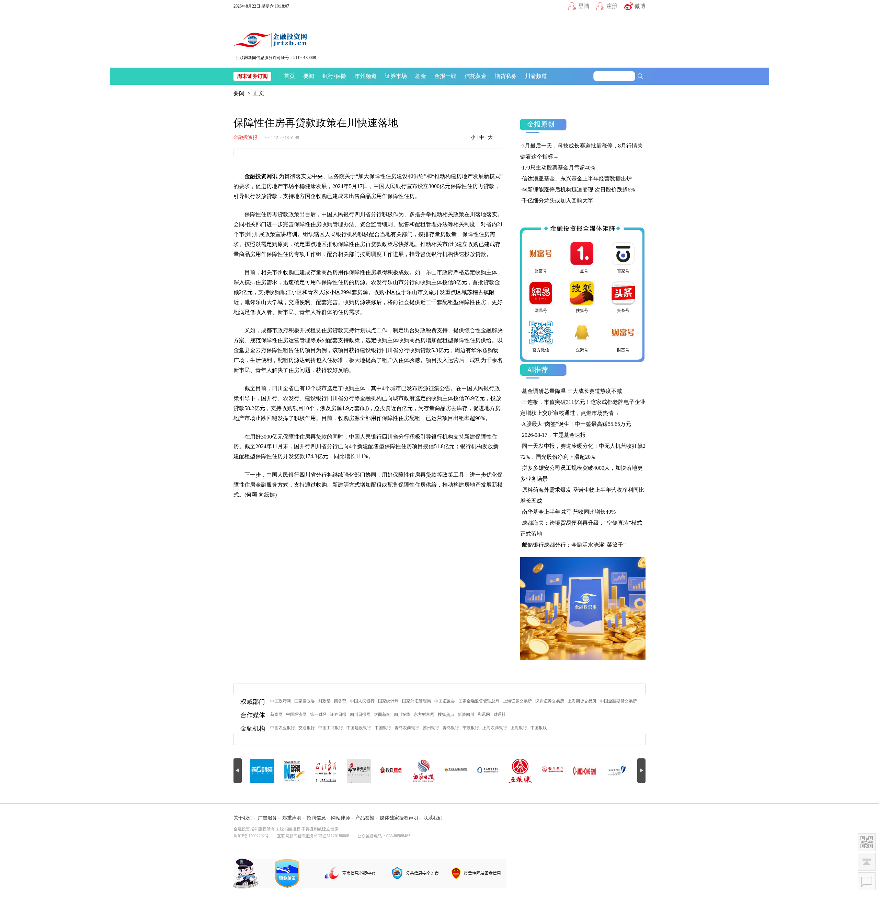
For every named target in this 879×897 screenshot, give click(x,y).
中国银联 (538, 727)
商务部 (340, 701)
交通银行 (306, 727)
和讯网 (484, 714)
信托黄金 (476, 76)
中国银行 (383, 727)
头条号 (623, 310)
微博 (640, 6)
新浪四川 (466, 714)
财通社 (499, 714)
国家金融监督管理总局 (479, 701)
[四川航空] (524, 771)
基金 (420, 76)
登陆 (583, 6)
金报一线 (445, 76)
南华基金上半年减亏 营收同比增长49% (569, 512)
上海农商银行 (494, 727)
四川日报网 (360, 714)
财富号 (541, 271)
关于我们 (243, 817)
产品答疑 (365, 817)
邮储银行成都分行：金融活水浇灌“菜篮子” (574, 545)
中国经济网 (296, 714)
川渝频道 (536, 76)
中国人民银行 (362, 701)
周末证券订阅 (252, 76)
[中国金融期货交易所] (427, 771)
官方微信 (541, 350)
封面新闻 (382, 714)
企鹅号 (582, 350)
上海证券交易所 (517, 701)
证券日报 (338, 714)
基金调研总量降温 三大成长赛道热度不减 (572, 391)
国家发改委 (304, 701)
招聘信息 (316, 817)
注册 (611, 6)
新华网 (276, 714)
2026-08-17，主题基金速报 (554, 435)
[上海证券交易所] (621, 771)
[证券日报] (395, 771)
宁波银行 (471, 727)
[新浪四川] (330, 771)
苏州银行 (431, 727)
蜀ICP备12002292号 (251, 836)
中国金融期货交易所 (618, 701)
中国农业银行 (282, 727)
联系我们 (433, 817)
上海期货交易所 (582, 701)
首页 (289, 76)
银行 (327, 76)
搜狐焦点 (446, 714)
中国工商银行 (330, 727)
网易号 (541, 310)
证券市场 (396, 76)
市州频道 (366, 76)
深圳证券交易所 (549, 701)
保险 (340, 76)
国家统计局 (388, 701)
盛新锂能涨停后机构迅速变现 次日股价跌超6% (578, 190)
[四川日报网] (298, 771)
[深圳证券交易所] (589, 771)
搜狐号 (582, 310)
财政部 (324, 701)
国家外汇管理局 (416, 701)
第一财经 (318, 714)
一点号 (582, 271)
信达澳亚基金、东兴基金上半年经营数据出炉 (577, 179)
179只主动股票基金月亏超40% (558, 168)
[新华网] (266, 771)
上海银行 (519, 727)
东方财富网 (424, 714)
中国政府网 (280, 701)
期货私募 (506, 76)
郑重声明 (291, 817)
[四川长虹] (556, 771)
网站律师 (340, 817)
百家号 (623, 271)
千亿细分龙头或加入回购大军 (557, 200)
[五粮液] (492, 771)
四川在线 (402, 714)
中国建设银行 (358, 727)
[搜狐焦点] (363, 771)
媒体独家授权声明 (399, 817)
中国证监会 (444, 701)
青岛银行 (451, 727)
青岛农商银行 (407, 727)
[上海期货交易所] (459, 771)
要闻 (308, 76)
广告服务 (267, 817)
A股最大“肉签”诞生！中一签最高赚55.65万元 (576, 424)
